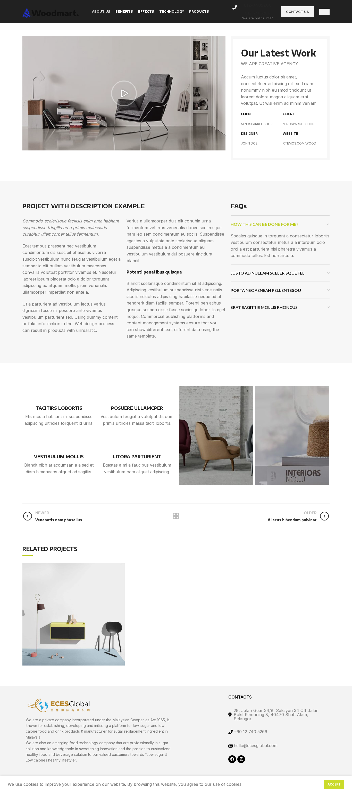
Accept (334, 784)
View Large (121, 564)
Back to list (176, 516)
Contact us (297, 12)
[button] (124, 93)
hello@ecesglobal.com (256, 745)
